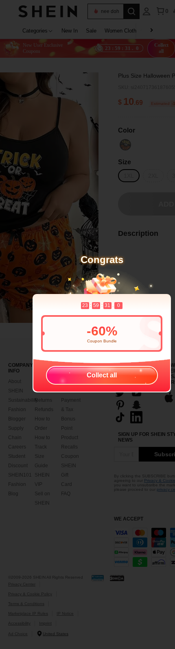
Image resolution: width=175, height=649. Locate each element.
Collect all (102, 375)
